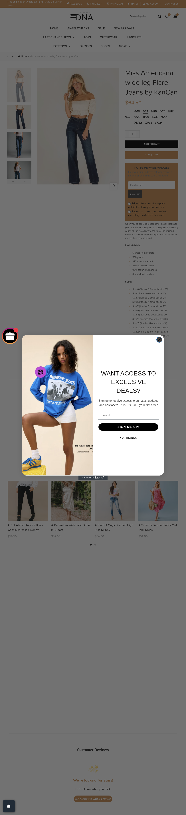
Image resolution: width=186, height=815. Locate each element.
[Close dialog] (159, 339)
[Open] (9, 806)
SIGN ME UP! (129, 426)
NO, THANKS (128, 438)
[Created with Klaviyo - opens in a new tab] (93, 478)
